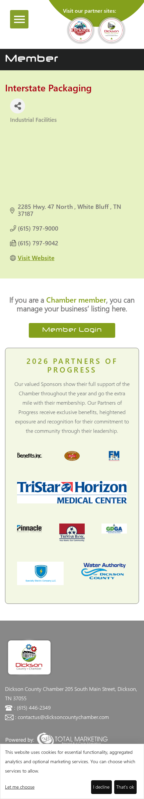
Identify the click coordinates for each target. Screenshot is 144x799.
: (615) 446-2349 (32, 707)
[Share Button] (17, 105)
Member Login (72, 330)
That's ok (125, 787)
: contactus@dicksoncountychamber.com (62, 716)
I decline (101, 787)
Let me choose (19, 787)
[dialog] (72, 771)
